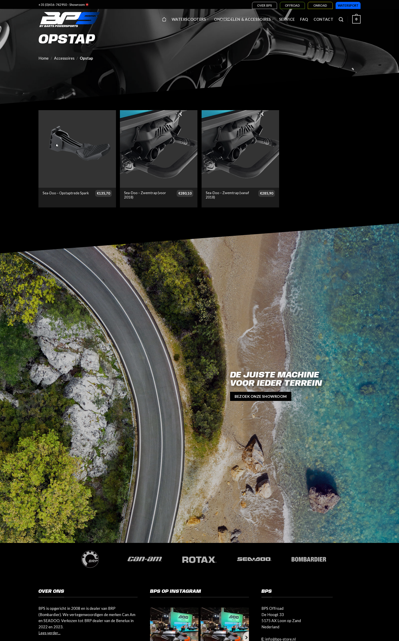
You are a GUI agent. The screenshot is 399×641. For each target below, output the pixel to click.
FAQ (304, 19)
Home (43, 58)
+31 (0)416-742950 (52, 4)
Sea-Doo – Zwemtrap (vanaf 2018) (227, 195)
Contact (324, 19)
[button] (356, 19)
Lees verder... (49, 633)
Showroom (77, 4)
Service (287, 19)
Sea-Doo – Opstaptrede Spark (66, 193)
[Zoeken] (341, 19)
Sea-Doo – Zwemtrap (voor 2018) (145, 195)
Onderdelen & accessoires (242, 19)
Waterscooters (189, 19)
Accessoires (64, 58)
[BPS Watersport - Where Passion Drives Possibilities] (69, 19)
